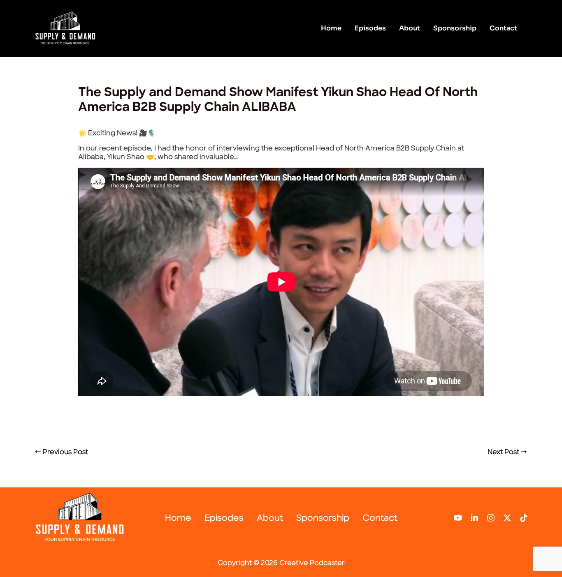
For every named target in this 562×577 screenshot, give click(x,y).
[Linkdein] (474, 518)
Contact (503, 28)
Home (331, 28)
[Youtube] (458, 518)
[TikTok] (524, 518)
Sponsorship (454, 28)
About (409, 28)
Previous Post (61, 452)
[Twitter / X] (507, 518)
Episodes (370, 28)
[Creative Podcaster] (65, 27)
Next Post (507, 452)
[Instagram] (491, 518)
